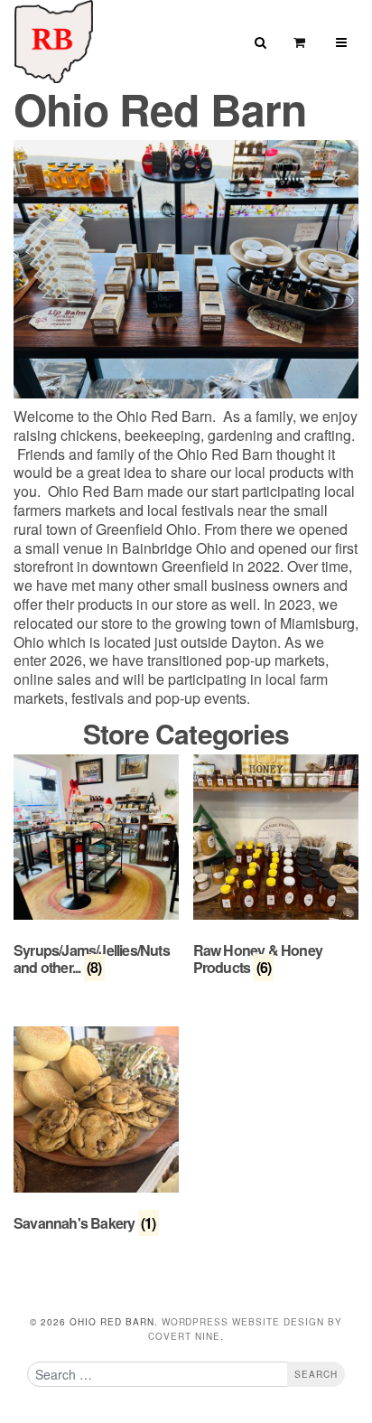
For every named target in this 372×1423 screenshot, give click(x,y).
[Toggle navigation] (341, 42)
